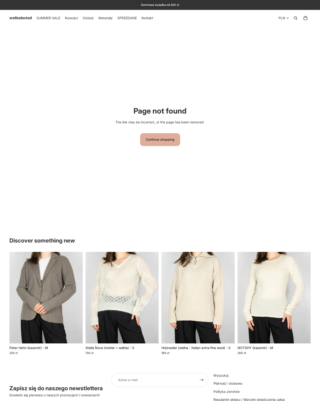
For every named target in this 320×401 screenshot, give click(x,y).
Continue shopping (160, 139)
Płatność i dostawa (227, 384)
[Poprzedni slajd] (16, 297)
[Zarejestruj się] (202, 380)
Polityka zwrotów (226, 392)
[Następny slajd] (76, 297)
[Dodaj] (75, 336)
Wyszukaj (220, 375)
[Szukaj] (295, 18)
